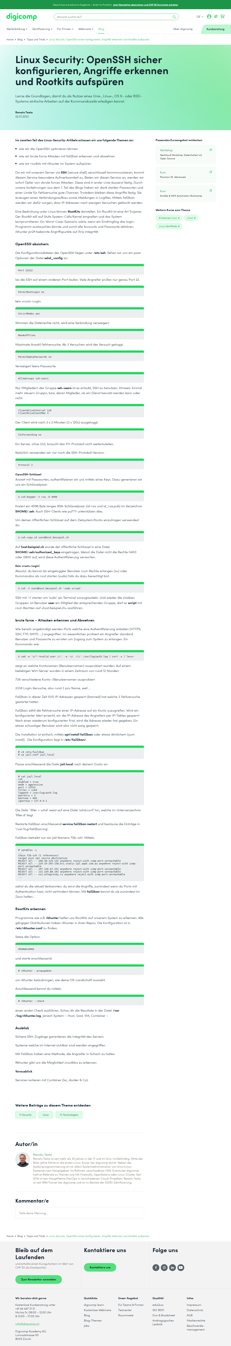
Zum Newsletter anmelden (38, 1279)
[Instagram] (164, 1267)
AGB (190, 1315)
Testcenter (125, 1310)
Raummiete (125, 1315)
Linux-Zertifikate (168, 226)
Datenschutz (195, 1310)
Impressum (194, 1305)
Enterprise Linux (168, 217)
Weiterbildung (15, 29)
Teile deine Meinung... (33, 1213)
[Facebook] (155, 1267)
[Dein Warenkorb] (223, 17)
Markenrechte (196, 1320)
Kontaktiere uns (100, 1267)
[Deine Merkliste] (216, 17)
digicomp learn (94, 1305)
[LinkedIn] (172, 1267)
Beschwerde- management (196, 1327)
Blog (101, 29)
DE (199, 16)
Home (10, 39)
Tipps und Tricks (36, 39)
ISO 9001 (158, 1310)
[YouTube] (180, 1267)
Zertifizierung (41, 29)
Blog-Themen (93, 1320)
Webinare (84, 29)
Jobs (86, 1325)
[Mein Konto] (209, 18)
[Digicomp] (21, 17)
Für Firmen (64, 29)
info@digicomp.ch (27, 1323)
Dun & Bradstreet (163, 1315)
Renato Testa (42, 1154)
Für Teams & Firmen (131, 1305)
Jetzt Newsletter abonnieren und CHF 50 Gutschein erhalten (145, 4)
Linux (190, 217)
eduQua (157, 1305)
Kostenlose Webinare (97, 1310)
